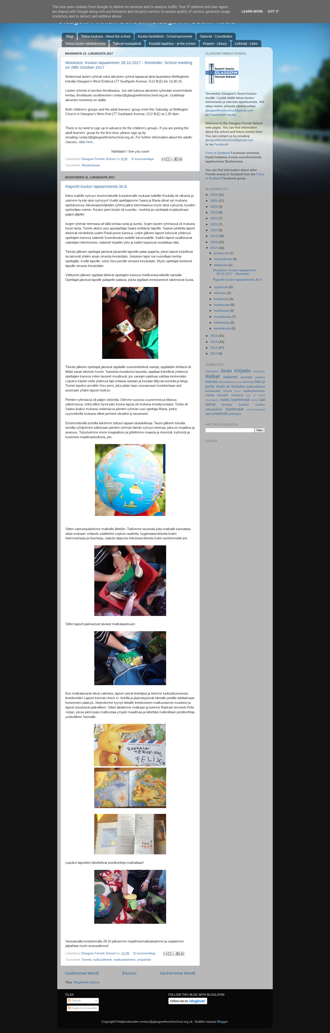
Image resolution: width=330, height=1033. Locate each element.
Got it (273, 11)
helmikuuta (222, 322)
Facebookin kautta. (223, 114)
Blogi (69, 36)
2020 (214, 230)
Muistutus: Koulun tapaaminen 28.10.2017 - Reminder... (234, 272)
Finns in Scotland (217, 153)
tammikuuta (222, 328)
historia (238, 382)
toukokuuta (222, 305)
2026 (214, 194)
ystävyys (235, 413)
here (89, 142)
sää (262, 400)
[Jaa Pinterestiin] (180, 159)
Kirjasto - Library (215, 43)
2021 (214, 224)
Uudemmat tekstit (82, 973)
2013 (214, 353)
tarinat (210, 404)
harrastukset (225, 382)
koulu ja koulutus (230, 386)
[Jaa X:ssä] (172, 159)
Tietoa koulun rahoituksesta (85, 43)
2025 (214, 200)
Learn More (252, 11)
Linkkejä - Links (246, 43)
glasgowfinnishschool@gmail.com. (229, 140)
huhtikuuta (222, 310)
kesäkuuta (221, 299)
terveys (227, 404)
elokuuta (220, 293)
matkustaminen (124, 959)
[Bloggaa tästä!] (167, 159)
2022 (214, 218)
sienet (254, 400)
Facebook (221, 144)
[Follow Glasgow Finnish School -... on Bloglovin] (187, 1003)
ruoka (224, 400)
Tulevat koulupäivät (127, 43)
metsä (209, 395)
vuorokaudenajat (256, 409)
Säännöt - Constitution (216, 36)
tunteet (244, 404)
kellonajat (249, 382)
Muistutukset (91, 165)
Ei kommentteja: (143, 159)
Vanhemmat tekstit (177, 973)
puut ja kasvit (255, 395)
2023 (214, 212)
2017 (214, 248)
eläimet (211, 382)
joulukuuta (221, 253)
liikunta (227, 391)
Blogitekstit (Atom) (86, 982)
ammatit (246, 377)
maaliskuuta (223, 316)
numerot (237, 395)
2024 (214, 206)
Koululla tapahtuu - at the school (172, 43)
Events (87, 959)
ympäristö (144, 959)
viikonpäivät (213, 409)
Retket (212, 376)
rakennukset (212, 400)
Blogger (222, 1021)
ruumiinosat (240, 400)
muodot (222, 395)
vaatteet (260, 404)
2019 (214, 236)
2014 (214, 347)
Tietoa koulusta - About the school (105, 36)
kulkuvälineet (102, 959)
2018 (214, 242)
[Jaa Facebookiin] (176, 159)
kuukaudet (212, 391)
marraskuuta (223, 259)
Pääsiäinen (259, 371)
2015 (214, 342)
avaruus (260, 377)
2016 (214, 336)
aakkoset (230, 377)
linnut (237, 391)
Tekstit (75, 1000)
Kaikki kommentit (82, 1008)
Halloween (212, 371)
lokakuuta (221, 265)
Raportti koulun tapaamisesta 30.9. (96, 186)
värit (208, 413)
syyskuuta (221, 287)
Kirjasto (242, 370)
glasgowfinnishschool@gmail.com (229, 110)
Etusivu (129, 973)
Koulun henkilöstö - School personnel (165, 36)
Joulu (226, 370)
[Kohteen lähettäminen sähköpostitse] (163, 159)
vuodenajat (234, 409)
